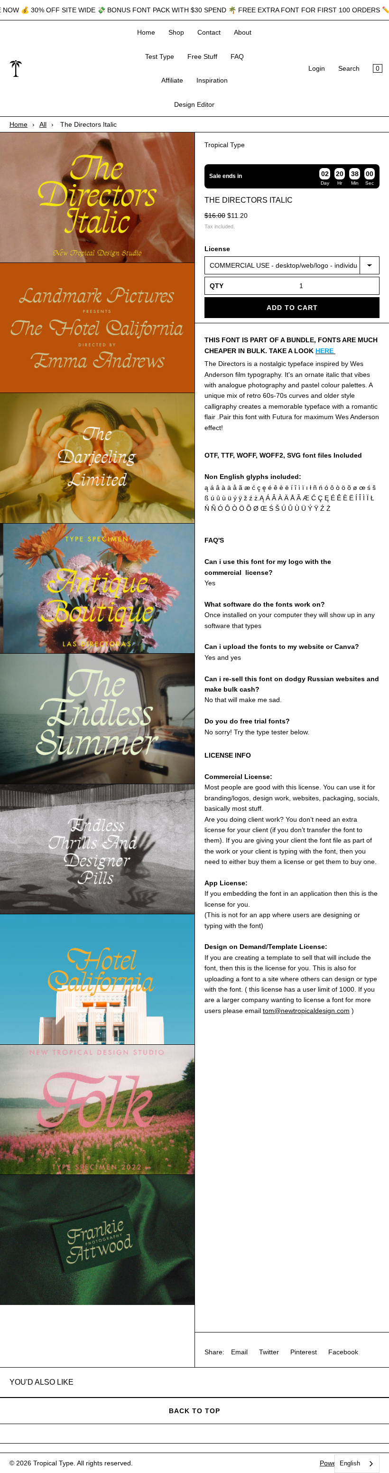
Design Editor (194, 104)
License (217, 249)
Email (239, 1352)
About (242, 32)
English (350, 1463)
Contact (209, 32)
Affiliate (172, 80)
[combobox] (357, 1463)
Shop (176, 32)
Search (349, 68)
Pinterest (303, 1352)
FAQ (237, 56)
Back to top (194, 1411)
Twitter (269, 1352)
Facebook (343, 1352)
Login (316, 68)
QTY (216, 286)
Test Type (159, 56)
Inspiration (212, 80)
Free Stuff (202, 56)
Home (146, 32)
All (42, 124)
